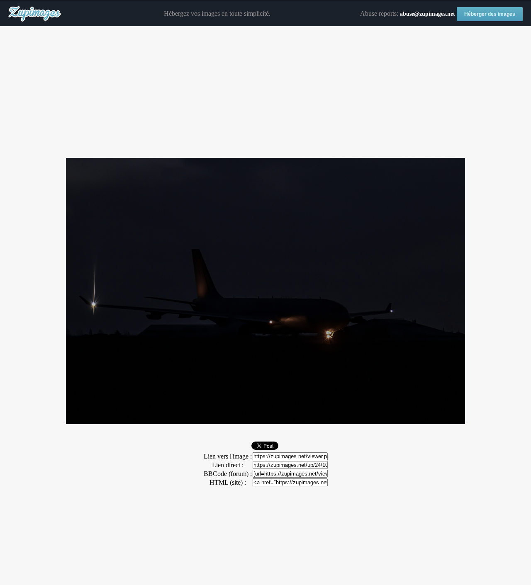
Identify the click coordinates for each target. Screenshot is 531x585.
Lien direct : (228, 464)
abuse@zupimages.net (427, 14)
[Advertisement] (265, 92)
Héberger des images (489, 14)
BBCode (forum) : (228, 473)
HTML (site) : (227, 482)
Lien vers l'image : (228, 456)
